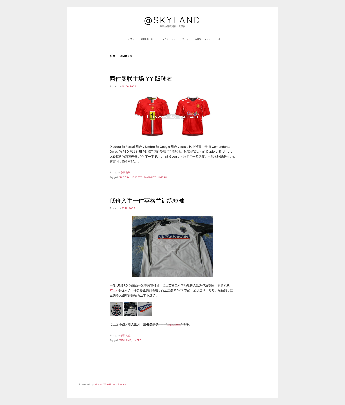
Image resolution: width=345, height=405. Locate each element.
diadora (124, 177)
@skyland (172, 20)
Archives (203, 39)
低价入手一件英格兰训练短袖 (147, 200)
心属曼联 (126, 172)
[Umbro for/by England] (130, 315)
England (124, 340)
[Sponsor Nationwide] (145, 315)
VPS (185, 39)
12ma (113, 290)
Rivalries (168, 39)
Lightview (174, 324)
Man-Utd (150, 177)
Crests (147, 39)
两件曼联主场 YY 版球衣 (141, 78)
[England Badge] (116, 315)
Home (129, 39)
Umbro (162, 177)
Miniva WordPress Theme (110, 384)
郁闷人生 (126, 335)
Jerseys (137, 177)
